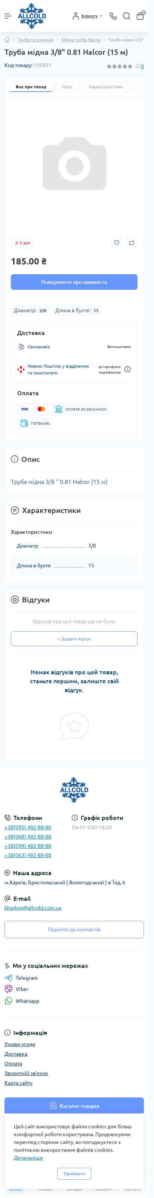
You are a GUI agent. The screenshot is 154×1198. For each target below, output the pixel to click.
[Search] (126, 16)
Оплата (13, 1064)
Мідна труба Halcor (81, 39)
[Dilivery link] (127, 369)
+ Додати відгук (74, 638)
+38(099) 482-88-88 (27, 846)
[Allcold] (74, 790)
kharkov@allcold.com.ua (32, 908)
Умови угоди (19, 1044)
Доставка (15, 1054)
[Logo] (32, 16)
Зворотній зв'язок (26, 1073)
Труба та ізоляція (35, 39)
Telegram (27, 978)
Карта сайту (18, 1083)
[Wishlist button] (117, 242)
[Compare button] (132, 243)
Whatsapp (27, 1001)
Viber (22, 989)
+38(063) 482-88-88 (27, 855)
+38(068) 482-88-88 (27, 837)
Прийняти (74, 1173)
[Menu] (8, 16)
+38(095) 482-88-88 (27, 827)
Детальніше (28, 1158)
